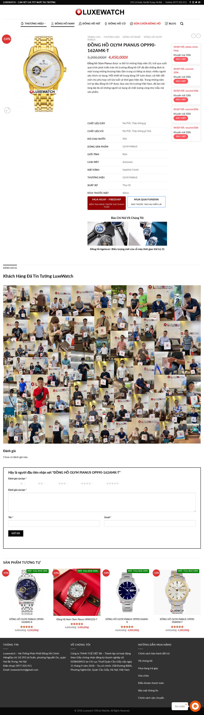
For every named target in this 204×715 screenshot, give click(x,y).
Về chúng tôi (145, 661)
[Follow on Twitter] (196, 2)
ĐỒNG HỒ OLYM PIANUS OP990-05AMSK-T (177, 621)
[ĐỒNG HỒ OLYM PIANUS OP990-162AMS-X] (26, 592)
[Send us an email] (199, 2)
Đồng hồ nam (65, 23)
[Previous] (3, 602)
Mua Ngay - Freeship (106, 203)
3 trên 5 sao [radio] (51, 483)
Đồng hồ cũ (117, 23)
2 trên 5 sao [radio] (31, 483)
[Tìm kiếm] (181, 23)
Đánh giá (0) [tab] (10, 268)
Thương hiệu (34, 23)
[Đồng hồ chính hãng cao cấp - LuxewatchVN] (102, 12)
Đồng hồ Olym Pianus (99, 63)
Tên (10, 517)
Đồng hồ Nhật (132, 37)
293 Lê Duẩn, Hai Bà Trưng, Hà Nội (146, 2)
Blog (172, 23)
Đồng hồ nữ (91, 23)
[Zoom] (7, 110)
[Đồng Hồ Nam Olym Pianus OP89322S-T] (76, 592)
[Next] (200, 602)
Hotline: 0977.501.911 (176, 2)
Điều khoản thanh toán (151, 683)
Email (107, 517)
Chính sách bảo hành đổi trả (154, 653)
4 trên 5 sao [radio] (74, 483)
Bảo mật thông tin (148, 690)
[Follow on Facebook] (190, 2)
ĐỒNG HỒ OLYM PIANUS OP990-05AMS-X (127, 621)
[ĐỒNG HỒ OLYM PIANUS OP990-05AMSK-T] (177, 592)
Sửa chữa (143, 675)
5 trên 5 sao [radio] (99, 483)
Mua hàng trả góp (148, 668)
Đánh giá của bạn (17, 478)
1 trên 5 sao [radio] (13, 483)
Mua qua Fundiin (146, 201)
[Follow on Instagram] (193, 2)
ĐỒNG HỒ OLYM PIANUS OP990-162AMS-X (26, 621)
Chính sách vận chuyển (151, 698)
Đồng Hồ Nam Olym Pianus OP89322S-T (77, 619)
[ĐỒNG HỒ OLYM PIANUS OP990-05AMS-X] (127, 592)
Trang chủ (93, 37)
